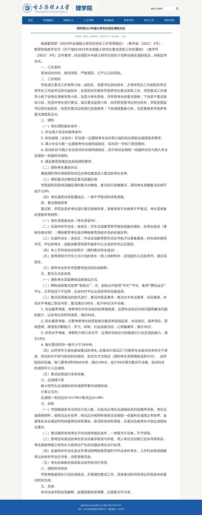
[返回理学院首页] (57, 13)
